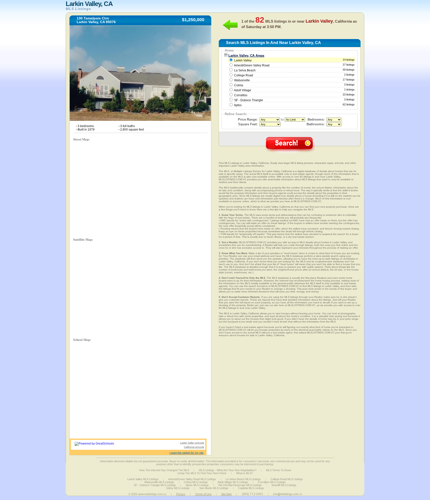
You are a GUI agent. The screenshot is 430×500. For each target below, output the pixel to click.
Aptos (238, 105)
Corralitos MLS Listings (272, 482)
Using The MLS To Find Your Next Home (201, 473)
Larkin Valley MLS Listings (143, 479)
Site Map (226, 494)
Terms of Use (203, 494)
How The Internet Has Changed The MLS (164, 470)
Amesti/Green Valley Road (251, 65)
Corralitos (240, 95)
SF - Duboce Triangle (248, 100)
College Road (243, 75)
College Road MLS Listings (286, 479)
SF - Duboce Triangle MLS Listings (155, 485)
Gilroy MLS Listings (178, 488)
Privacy (180, 494)
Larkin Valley (294, 60)
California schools (194, 447)
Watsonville (242, 80)
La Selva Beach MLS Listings (243, 479)
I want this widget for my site (186, 452)
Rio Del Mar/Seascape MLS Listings (240, 485)
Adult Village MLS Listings (232, 482)
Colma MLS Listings (196, 482)
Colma (238, 85)
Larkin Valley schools (192, 442)
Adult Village (242, 90)
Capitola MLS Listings (251, 488)
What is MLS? (244, 473)
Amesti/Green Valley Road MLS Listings (192, 479)
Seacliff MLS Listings (283, 485)
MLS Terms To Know (278, 470)
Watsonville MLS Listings (159, 482)
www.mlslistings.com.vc (152, 494)
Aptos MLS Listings (197, 485)
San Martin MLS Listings (213, 488)
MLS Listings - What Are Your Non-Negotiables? (227, 470)
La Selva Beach (245, 70)
